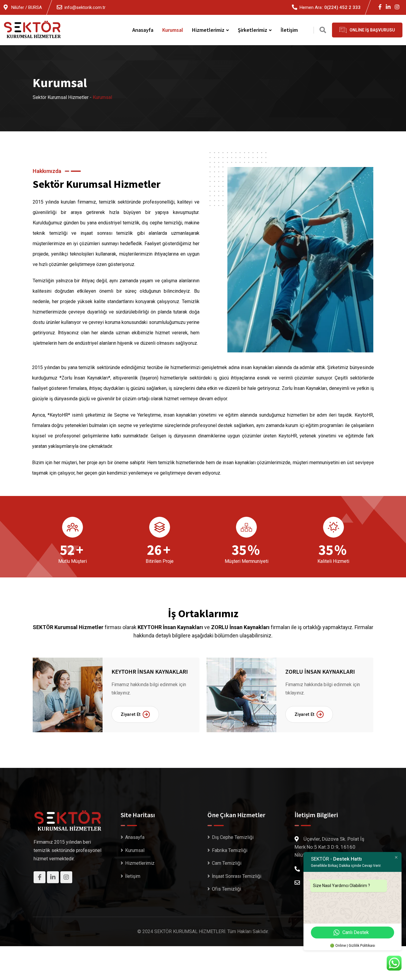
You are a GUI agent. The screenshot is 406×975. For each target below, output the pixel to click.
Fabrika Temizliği (229, 850)
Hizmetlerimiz (208, 29)
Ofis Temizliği (226, 889)
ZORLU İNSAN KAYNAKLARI (320, 671)
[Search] (323, 30)
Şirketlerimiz (252, 29)
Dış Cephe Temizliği (233, 837)
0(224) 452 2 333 (342, 7)
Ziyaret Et (131, 714)
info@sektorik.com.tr (85, 7)
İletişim (289, 29)
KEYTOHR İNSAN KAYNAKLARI (149, 671)
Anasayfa (142, 29)
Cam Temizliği (226, 863)
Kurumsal (172, 29)
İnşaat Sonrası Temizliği (236, 876)
